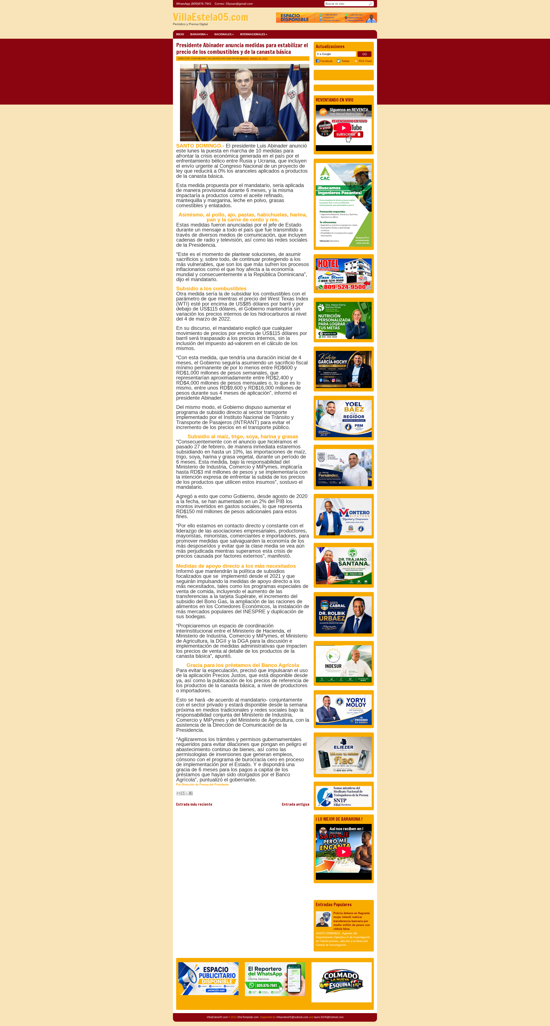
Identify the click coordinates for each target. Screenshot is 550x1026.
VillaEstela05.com (210, 17)
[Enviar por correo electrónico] (178, 793)
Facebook (326, 61)
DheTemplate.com (248, 1017)
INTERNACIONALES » (253, 34)
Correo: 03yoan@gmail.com (234, 3)
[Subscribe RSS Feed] (356, 61)
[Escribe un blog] (182, 793)
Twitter (345, 61)
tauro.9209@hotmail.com (329, 1017)
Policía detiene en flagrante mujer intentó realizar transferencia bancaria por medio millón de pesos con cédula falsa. (351, 921)
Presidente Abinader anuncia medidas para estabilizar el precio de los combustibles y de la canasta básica (242, 48)
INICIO (180, 34)
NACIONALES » (224, 34)
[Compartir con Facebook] (191, 793)
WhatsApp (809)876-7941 (193, 3)
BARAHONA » (199, 34)
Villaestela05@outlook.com (292, 1017)
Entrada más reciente (194, 804)
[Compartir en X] (187, 793)
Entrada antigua (295, 804)
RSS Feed (365, 61)
